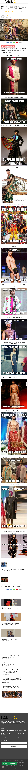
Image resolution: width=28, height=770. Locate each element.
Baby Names (21, 762)
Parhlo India (22, 760)
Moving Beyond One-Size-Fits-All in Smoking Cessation (12, 737)
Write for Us (20, 765)
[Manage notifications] (3, 767)
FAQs (12, 760)
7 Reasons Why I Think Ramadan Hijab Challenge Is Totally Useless (13, 585)
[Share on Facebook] (8, 42)
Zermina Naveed (10, 15)
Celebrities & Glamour (10, 11)
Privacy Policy (9, 765)
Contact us (16, 760)
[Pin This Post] (17, 42)
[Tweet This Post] (11, 42)
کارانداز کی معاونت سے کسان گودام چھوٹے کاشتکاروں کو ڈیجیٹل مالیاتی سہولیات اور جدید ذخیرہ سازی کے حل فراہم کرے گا (11, 671)
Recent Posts (4, 597)
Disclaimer (15, 765)
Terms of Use (21, 763)
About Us (9, 760)
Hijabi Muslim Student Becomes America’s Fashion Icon (13, 570)
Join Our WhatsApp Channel (9, 763)
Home (2, 11)
